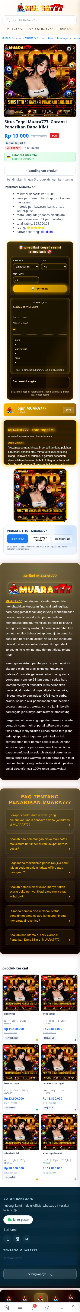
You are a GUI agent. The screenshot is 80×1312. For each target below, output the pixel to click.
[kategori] (20, 1307)
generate (40, 288)
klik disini (47, 232)
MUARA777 (14, 29)
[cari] (8, 20)
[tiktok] (26, 1239)
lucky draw (18, 539)
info (68, 410)
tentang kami (13, 1258)
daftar (41, 1305)
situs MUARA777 (41, 29)
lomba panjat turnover (40, 538)
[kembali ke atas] (72, 1291)
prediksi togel (62, 539)
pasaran (18, 260)
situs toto (66, 29)
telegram (25, 1304)
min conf (19, 273)
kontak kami (12, 1265)
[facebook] (7, 1239)
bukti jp (56, 1304)
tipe (43, 260)
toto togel (62, 38)
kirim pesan (21, 1220)
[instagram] (16, 1239)
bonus (9, 1304)
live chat (71, 1304)
